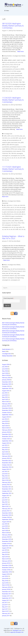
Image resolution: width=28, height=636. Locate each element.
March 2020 (5, 532)
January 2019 (6, 563)
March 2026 (5, 375)
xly (11, 91)
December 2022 (6, 460)
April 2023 (5, 452)
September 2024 (7, 414)
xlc (13, 89)
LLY (10, 71)
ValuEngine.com (17, 630)
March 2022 (5, 480)
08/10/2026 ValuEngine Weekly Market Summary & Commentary (13, 25)
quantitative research (16, 147)
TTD (6, 84)
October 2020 (6, 517)
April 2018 (5, 583)
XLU (7, 91)
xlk (21, 89)
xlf (17, 89)
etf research (16, 69)
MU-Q (23, 214)
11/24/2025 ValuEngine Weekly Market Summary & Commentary (13, 99)
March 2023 (5, 454)
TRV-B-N (13, 153)
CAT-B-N (20, 62)
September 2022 (7, 467)
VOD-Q (7, 89)
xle (15, 89)
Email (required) (9, 298)
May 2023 (5, 449)
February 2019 (6, 561)
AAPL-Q (9, 136)
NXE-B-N (12, 144)
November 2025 (6, 384)
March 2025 (5, 401)
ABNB (5, 60)
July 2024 (4, 419)
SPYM (16, 80)
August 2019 (5, 548)
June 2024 (5, 421)
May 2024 (5, 423)
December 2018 (6, 565)
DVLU (8, 207)
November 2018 (6, 567)
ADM (5, 269)
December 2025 (6, 382)
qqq (18, 273)
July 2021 (4, 497)
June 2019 (5, 552)
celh (3, 64)
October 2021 (6, 491)
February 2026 (6, 377)
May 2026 (5, 371)
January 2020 (6, 537)
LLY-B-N (13, 71)
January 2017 (6, 615)
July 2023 (4, 445)
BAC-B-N (9, 205)
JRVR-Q (4, 144)
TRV (9, 153)
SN (23, 78)
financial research (17, 271)
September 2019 (7, 545)
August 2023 (5, 443)
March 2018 (5, 585)
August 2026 (5, 364)
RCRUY (16, 78)
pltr (21, 73)
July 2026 (4, 366)
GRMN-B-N (5, 71)
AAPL (5, 136)
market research (14, 73)
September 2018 (7, 572)
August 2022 (5, 469)
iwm (19, 142)
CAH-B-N (12, 62)
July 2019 (4, 550)
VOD (3, 89)
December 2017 (6, 591)
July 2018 (4, 576)
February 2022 (6, 482)
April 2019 (5, 556)
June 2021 (5, 500)
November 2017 (6, 594)
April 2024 (5, 425)
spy (16, 275)
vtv (3, 158)
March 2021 (5, 506)
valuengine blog (19, 278)
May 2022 (5, 476)
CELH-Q (7, 64)
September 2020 (7, 519)
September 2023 (7, 441)
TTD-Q (10, 84)
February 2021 (6, 508)
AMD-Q (4, 62)
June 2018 (5, 578)
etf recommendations (13, 140)
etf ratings (13, 67)
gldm (9, 142)
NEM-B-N (8, 216)
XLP (24, 89)
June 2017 (5, 604)
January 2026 (6, 380)
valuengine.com (18, 86)
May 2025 (5, 397)
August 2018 (5, 574)
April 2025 (5, 399)
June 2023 (5, 447)
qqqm (8, 75)
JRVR (22, 142)
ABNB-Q (10, 60)
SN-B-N (4, 80)
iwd (7, 273)
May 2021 (5, 502)
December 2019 (6, 539)
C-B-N (15, 205)
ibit (15, 212)
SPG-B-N (12, 80)
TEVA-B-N (5, 153)
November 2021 (6, 489)
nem (3, 216)
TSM (20, 82)
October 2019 (6, 543)
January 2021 (6, 511)
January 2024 (6, 432)
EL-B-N (17, 207)
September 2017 (7, 598)
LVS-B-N (16, 214)
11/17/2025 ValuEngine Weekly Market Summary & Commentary (13, 169)
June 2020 (5, 526)
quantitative (18, 75)
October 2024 (6, 412)
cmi (9, 138)
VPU (23, 155)
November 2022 (6, 463)
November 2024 (6, 410)
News (5, 201)
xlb (10, 89)
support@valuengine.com (16, 632)
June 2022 (5, 473)
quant (13, 75)
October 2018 (6, 570)
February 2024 (6, 430)
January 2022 (6, 484)
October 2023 (6, 439)
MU (20, 214)
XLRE (3, 91)
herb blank (14, 142)
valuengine (15, 84)
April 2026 (5, 373)
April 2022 (5, 478)
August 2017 (5, 600)
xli (19, 89)
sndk (3, 149)
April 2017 (5, 609)
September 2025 (7, 388)
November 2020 (6, 515)
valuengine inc (9, 86)
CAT (16, 62)
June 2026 (5, 369)
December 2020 (6, 513)
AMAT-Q (19, 60)
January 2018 (6, 589)
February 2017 (6, 613)
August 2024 (5, 417)
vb (24, 86)
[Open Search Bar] (23, 10)
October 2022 (6, 465)
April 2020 (5, 530)
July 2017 (4, 602)
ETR (10, 271)
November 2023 (6, 436)
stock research (17, 151)
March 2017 (5, 611)
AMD (23, 60)
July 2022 (4, 471)
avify (20, 136)
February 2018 (6, 587)
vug (5, 158)
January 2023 (6, 458)
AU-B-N (17, 136)
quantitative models (8, 78)
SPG (8, 80)
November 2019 (6, 541)
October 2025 (6, 386)
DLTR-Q (4, 207)
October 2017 (6, 596)
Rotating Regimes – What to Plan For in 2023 (13, 237)
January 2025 (6, 406)
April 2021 (5, 504)
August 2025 (5, 390)
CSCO (11, 64)
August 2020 (5, 522)
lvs (12, 214)
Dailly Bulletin (8, 56)
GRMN (22, 69)
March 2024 (5, 428)
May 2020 (5, 528)
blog (8, 269)
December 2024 (6, 408)
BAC (5, 205)
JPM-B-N (8, 214)
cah (8, 62)
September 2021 (7, 493)
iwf (9, 273)
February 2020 (6, 535)
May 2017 (5, 607)
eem (20, 138)
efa (23, 138)
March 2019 (5, 559)
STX (12, 223)
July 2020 (4, 524)
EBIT (17, 138)
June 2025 (5, 395)
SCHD (20, 78)
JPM (5, 214)
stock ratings (18, 149)
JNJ (20, 212)
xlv (9, 91)
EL (14, 207)
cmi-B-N (12, 138)
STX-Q (15, 223)
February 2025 (6, 404)
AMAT (14, 60)
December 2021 (6, 487)
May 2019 (5, 554)
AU (13, 136)
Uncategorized (16, 56)
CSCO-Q (16, 64)
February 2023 (6, 456)
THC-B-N (15, 82)
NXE (8, 144)
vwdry (20, 227)
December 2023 (6, 434)
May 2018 (5, 580)
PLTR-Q (4, 75)
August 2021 (5, 495)
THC (11, 82)
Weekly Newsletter (7, 356)
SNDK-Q (7, 149)
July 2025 (4, 393)
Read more (20, 51)
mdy (15, 273)
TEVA (23, 151)
